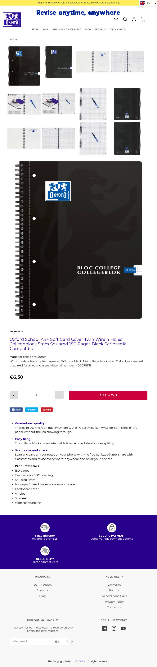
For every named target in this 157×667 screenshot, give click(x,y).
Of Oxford (81, 661)
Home (35, 29)
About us (43, 590)
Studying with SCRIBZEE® (66, 29)
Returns (114, 590)
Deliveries (114, 584)
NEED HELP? (45, 559)
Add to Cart (108, 395)
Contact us (114, 607)
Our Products (43, 584)
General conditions (114, 596)
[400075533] (24, 66)
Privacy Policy (114, 601)
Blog (88, 29)
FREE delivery (45, 536)
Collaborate (117, 29)
